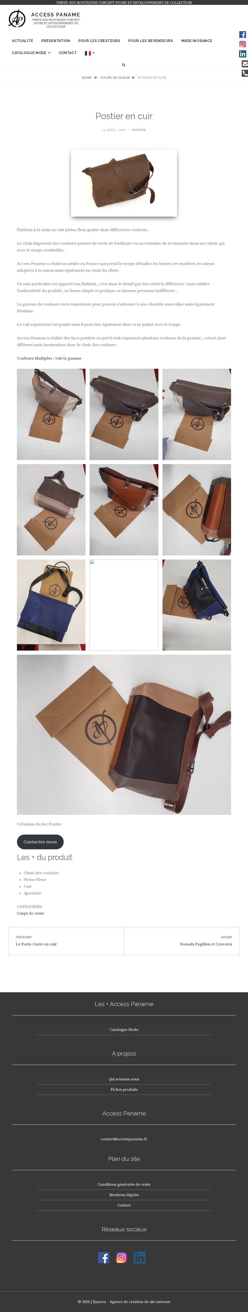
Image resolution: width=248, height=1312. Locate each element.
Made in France (196, 41)
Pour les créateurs (99, 41)
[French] (90, 53)
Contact (68, 53)
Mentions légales (124, 1194)
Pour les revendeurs (150, 41)
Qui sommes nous (124, 1079)
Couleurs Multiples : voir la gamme (49, 358)
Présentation (55, 41)
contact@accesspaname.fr (124, 1139)
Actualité (22, 41)
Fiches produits (124, 1089)
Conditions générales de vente (124, 1184)
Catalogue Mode (124, 1029)
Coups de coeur (115, 77)
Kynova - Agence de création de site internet (131, 1301)
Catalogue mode (29, 53)
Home (87, 77)
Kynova (139, 130)
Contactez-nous (40, 842)
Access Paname (55, 15)
